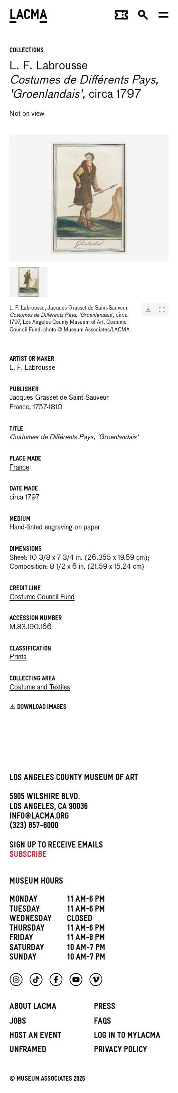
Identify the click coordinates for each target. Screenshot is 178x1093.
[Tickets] (121, 17)
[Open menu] (163, 17)
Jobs (17, 1022)
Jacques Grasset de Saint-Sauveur (59, 398)
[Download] (148, 309)
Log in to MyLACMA (127, 1036)
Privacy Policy (120, 1050)
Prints (18, 657)
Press (104, 1007)
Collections (26, 51)
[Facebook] (56, 979)
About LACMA (32, 1007)
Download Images (41, 707)
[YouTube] (76, 979)
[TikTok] (36, 979)
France (19, 467)
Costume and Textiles (39, 687)
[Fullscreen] (162, 309)
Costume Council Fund (42, 597)
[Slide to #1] (28, 282)
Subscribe (28, 855)
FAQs (102, 1022)
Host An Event (35, 1036)
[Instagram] (16, 979)
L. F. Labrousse (32, 368)
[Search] (143, 17)
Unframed (28, 1050)
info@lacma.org (39, 817)
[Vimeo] (96, 979)
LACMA (28, 16)
